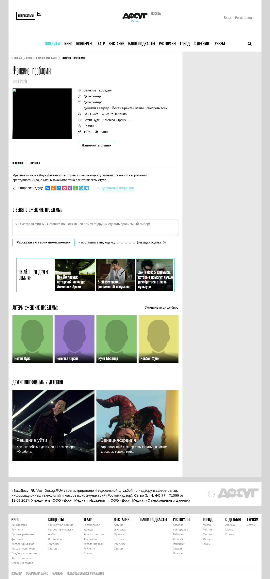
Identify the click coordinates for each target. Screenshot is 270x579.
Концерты (84, 43)
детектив (90, 90)
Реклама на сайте (37, 573)
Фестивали (55, 539)
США (104, 132)
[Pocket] (64, 188)
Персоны (35, 163)
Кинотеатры (19, 524)
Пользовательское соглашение (85, 573)
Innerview (52, 43)
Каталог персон (21, 558)
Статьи (52, 548)
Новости (178, 553)
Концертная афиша (60, 524)
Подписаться (26, 16)
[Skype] (81, 188)
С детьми (201, 43)
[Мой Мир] (59, 188)
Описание (17, 163)
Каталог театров (93, 534)
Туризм (219, 43)
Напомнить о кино (96, 145)
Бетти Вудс (92, 120)
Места (207, 524)
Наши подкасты (141, 43)
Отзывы (178, 539)
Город (185, 43)
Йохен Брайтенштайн (128, 108)
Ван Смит (91, 114)
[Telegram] (86, 188)
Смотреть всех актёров (161, 307)
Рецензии (179, 543)
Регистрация (244, 17)
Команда (16, 573)
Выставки (116, 43)
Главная (17, 58)
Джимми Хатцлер (96, 108)
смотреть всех (156, 108)
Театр (100, 43)
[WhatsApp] (75, 188)
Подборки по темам (24, 553)
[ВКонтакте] (47, 188)
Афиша (230, 524)
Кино (68, 43)
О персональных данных (168, 500)
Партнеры (57, 573)
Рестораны (167, 43)
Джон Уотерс (93, 96)
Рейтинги (17, 529)
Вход (227, 17)
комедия (105, 90)
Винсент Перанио (114, 114)
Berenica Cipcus (114, 120)
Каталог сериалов (23, 548)
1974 (87, 132)
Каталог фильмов (46, 58)
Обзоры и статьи (22, 562)
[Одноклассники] (53, 188)
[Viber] (70, 188)
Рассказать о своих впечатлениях (43, 242)
